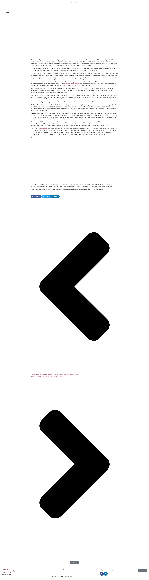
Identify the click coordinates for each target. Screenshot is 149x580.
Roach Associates (42, 128)
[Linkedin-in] (106, 574)
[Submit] (142, 570)
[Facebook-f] (102, 574)
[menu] (2, 13)
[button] (36, 196)
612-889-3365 (6, 569)
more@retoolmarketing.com (10, 571)
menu (6, 12)
